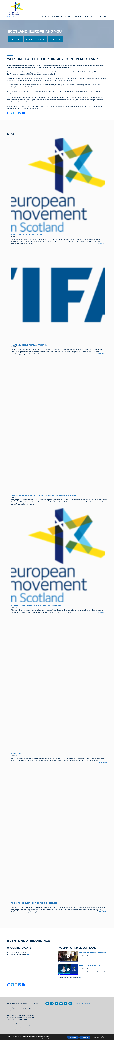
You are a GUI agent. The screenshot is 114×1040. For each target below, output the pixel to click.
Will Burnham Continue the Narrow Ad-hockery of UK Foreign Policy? (43, 495)
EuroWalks (55, 40)
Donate (41, 40)
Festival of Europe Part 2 (91, 965)
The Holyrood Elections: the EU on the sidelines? (34, 903)
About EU (87, 17)
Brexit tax (16, 753)
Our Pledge (15, 40)
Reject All (85, 1037)
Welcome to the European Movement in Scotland (52, 59)
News (44, 17)
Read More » (101, 243)
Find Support (74, 17)
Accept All (73, 1037)
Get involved (57, 17)
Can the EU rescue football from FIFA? (29, 345)
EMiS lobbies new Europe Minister (27, 235)
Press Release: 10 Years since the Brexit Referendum (36, 605)
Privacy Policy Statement (83, 1003)
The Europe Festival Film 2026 (92, 952)
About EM (101, 17)
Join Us (29, 40)
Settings (96, 1037)
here (27, 954)
